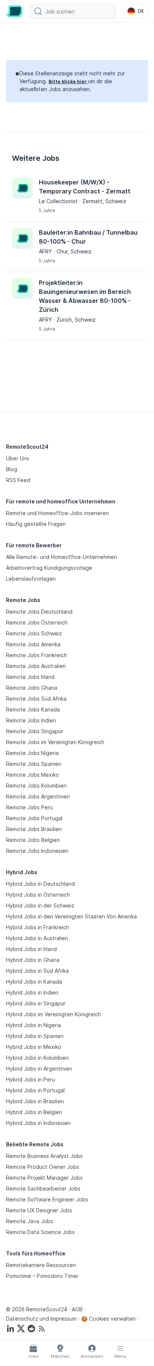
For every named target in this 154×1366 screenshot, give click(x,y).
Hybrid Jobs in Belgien (34, 1112)
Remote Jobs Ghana (31, 687)
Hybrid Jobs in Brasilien (35, 1101)
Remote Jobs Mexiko (32, 774)
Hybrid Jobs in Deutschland (40, 884)
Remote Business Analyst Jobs (44, 1156)
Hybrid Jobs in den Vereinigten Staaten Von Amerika (71, 916)
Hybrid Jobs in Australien (37, 938)
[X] (20, 1328)
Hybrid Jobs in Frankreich (37, 927)
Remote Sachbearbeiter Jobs (43, 1188)
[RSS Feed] (41, 1328)
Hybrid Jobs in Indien (32, 992)
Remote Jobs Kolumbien (36, 785)
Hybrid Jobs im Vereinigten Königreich (53, 1014)
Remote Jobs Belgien (33, 840)
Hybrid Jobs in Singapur (35, 1003)
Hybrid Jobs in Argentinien (39, 1068)
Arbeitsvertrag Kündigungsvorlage (49, 568)
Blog (11, 469)
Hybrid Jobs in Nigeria (33, 1025)
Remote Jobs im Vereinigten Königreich (55, 742)
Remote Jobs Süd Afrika (36, 698)
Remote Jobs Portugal (34, 818)
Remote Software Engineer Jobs (47, 1199)
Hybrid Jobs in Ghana (32, 960)
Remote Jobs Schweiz (34, 633)
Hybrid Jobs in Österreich (38, 894)
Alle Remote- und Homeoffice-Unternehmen (61, 557)
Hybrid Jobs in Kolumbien (37, 1057)
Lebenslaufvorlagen (31, 578)
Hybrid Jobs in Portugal (35, 1090)
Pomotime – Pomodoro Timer (42, 1276)
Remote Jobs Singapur (34, 731)
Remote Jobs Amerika (33, 644)
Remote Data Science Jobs (40, 1232)
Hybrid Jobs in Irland (31, 949)
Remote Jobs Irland (30, 677)
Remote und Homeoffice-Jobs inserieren (57, 513)
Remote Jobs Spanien (33, 764)
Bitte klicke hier (68, 81)
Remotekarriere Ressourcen (41, 1265)
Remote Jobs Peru (29, 807)
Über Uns (17, 458)
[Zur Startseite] (14, 11)
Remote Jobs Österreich (37, 622)
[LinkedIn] (10, 1328)
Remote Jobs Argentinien (38, 796)
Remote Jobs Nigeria (32, 753)
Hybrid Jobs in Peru (30, 1079)
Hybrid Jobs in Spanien (35, 1036)
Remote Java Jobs (29, 1221)
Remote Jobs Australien (36, 666)
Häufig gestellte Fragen (36, 524)
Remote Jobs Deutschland (39, 611)
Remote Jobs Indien (31, 720)
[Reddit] (31, 1328)
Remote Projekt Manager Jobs (44, 1177)
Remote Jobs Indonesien (37, 851)
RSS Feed (18, 480)
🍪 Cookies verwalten (108, 1318)
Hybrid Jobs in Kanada (34, 981)
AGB (77, 1309)
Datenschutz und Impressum (41, 1318)
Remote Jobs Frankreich (36, 655)
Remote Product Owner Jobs (42, 1167)
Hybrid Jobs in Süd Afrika (37, 971)
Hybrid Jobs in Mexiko (33, 1047)
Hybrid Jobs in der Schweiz (40, 905)
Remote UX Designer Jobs (39, 1210)
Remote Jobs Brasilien (34, 829)
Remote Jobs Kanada (33, 709)
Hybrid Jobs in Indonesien (38, 1123)
